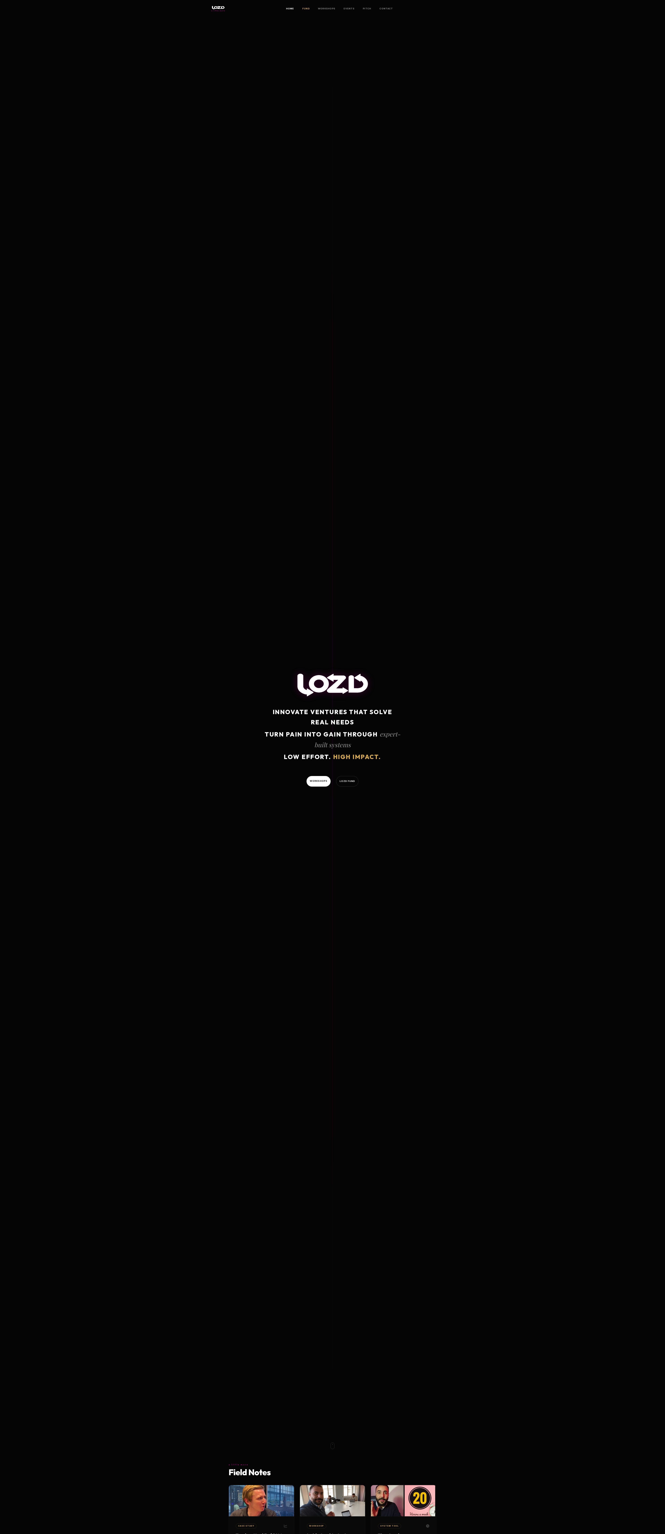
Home (290, 8)
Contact (386, 8)
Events (349, 8)
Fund (306, 8)
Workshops (326, 8)
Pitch (367, 8)
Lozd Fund (347, 781)
